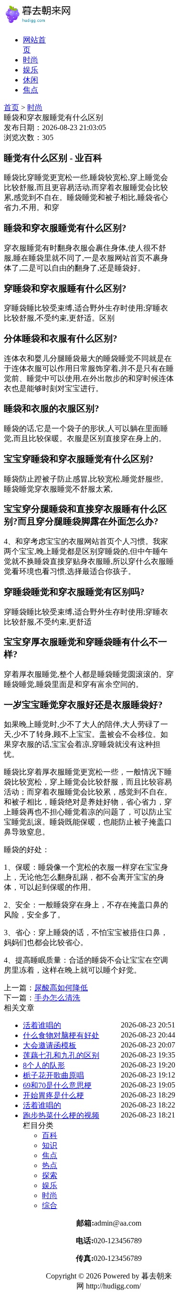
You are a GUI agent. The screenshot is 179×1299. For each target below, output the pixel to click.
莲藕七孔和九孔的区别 (61, 1055)
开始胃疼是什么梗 (53, 1095)
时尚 (30, 60)
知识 (49, 1145)
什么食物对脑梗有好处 (61, 1035)
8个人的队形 (44, 1065)
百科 (49, 1135)
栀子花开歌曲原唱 (53, 1075)
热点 (49, 1165)
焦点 (30, 90)
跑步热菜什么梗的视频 (61, 1115)
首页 (11, 107)
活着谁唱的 (42, 1025)
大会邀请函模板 (49, 1045)
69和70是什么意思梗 (57, 1085)
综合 (49, 1205)
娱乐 (30, 70)
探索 (49, 1175)
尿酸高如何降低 (61, 988)
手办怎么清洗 (57, 998)
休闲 (30, 80)
